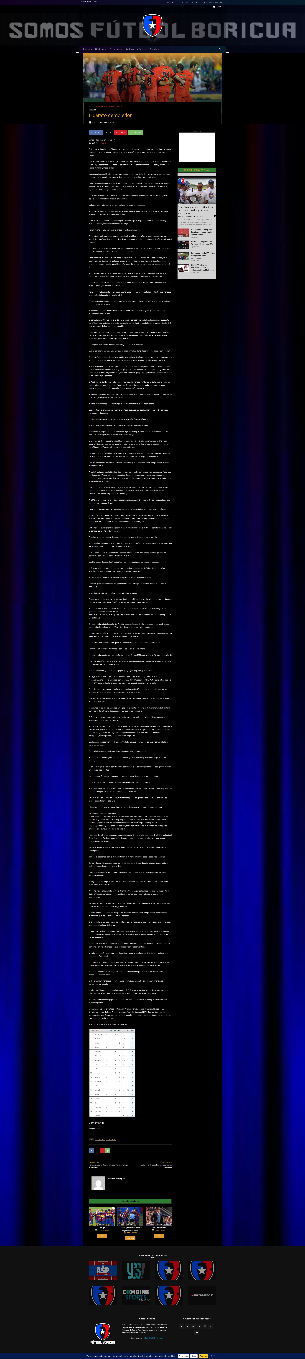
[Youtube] (197, 2)
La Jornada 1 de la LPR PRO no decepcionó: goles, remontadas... (203, 255)
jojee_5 (103, 143)
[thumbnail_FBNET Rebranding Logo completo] (169, 1270)
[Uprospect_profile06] (202, 1295)
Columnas (97, 106)
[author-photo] (96, 1230)
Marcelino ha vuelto (159, 1228)
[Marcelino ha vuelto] (159, 1216)
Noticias (180, 203)
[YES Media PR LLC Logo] (136, 1270)
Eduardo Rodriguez (100, 122)
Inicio (90, 106)
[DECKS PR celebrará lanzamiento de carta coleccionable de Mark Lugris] (183, 268)
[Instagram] (177, 2)
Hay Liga (102, 1228)
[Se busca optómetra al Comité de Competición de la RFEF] (130, 1216)
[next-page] (182, 277)
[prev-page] (179, 277)
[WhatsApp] (107, 1150)
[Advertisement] (197, 147)
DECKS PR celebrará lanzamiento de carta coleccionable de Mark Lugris (203, 267)
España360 (106, 106)
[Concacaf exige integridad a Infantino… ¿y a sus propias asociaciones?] (183, 233)
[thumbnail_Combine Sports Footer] (136, 1295)
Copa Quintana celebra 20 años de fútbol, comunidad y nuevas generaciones (196, 210)
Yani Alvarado (104, 1230)
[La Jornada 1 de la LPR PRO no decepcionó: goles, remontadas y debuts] (183, 256)
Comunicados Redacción (186, 216)
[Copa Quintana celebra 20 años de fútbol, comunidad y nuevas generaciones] (197, 190)
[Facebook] (172, 2)
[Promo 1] (103, 1270)
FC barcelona (100, 1139)
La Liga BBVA (111, 1139)
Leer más (102, 1236)
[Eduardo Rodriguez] (90, 122)
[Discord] (167, 2)
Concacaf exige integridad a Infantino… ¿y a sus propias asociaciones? (202, 232)
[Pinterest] (102, 1150)
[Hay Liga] (102, 1216)
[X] (192, 2)
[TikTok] (182, 2)
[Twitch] (187, 2)
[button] (220, 49)
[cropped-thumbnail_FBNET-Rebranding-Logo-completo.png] (202, 1270)
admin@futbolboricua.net (153, 1338)
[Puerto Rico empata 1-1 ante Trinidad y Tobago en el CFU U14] (183, 245)
